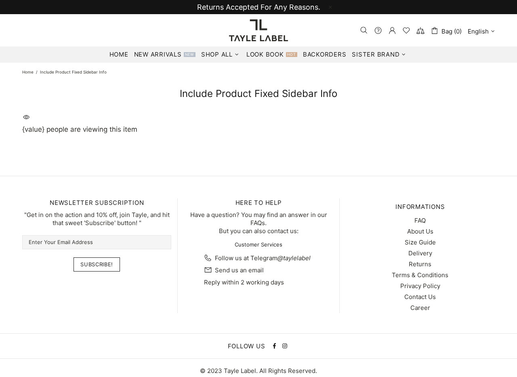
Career (420, 308)
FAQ (420, 220)
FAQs (257, 223)
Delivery (420, 253)
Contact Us (420, 297)
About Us (420, 231)
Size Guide (420, 242)
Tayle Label (258, 30)
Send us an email (239, 270)
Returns (420, 264)
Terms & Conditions (420, 275)
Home (28, 72)
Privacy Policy (420, 286)
